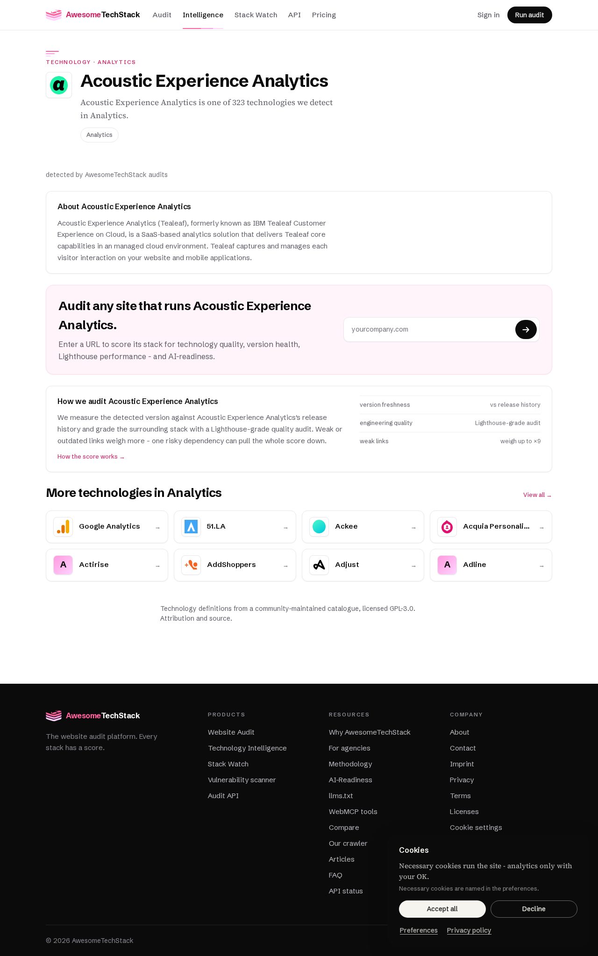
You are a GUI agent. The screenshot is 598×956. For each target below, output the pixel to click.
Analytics (117, 62)
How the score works (91, 456)
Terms (460, 795)
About (460, 732)
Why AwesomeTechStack (370, 732)
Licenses (464, 811)
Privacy (462, 779)
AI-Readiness (350, 779)
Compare (344, 827)
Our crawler (348, 843)
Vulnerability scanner (242, 779)
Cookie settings (476, 827)
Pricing (324, 14)
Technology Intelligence (247, 748)
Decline (534, 909)
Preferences (419, 930)
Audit (162, 14)
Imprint (462, 763)
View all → (537, 494)
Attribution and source (195, 618)
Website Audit (231, 732)
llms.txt (341, 795)
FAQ (335, 875)
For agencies (349, 748)
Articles (342, 859)
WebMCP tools (353, 811)
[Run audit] (526, 329)
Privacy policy (469, 930)
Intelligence (203, 14)
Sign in (488, 14)
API (294, 14)
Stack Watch (256, 14)
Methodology (350, 763)
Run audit (529, 15)
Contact (463, 748)
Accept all (442, 909)
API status (346, 890)
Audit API (223, 795)
